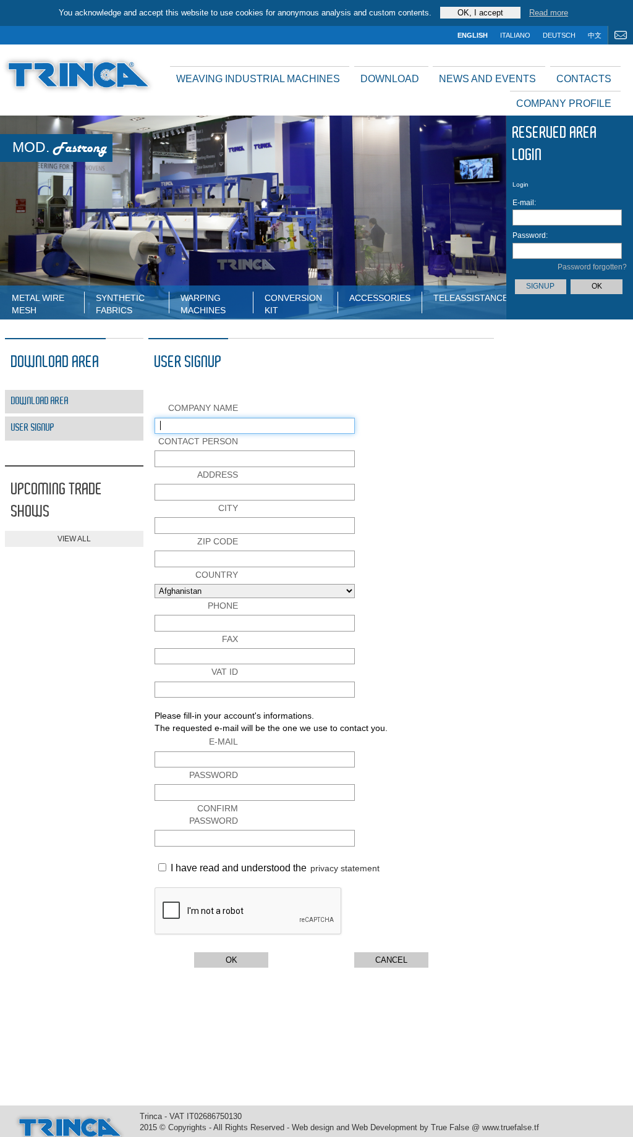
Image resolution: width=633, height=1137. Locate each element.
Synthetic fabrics (120, 303)
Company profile (563, 103)
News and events (487, 79)
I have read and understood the (237, 868)
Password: (529, 235)
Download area (40, 401)
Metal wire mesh (38, 303)
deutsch (559, 35)
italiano (515, 35)
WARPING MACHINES (203, 303)
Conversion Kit (293, 303)
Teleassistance (469, 298)
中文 (594, 35)
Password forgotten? (592, 267)
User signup (32, 428)
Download (389, 79)
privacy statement (345, 868)
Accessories (379, 298)
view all (74, 539)
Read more (548, 12)
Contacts (583, 79)
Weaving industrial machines (258, 79)
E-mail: (524, 202)
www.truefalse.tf (510, 1127)
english (472, 35)
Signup (540, 286)
